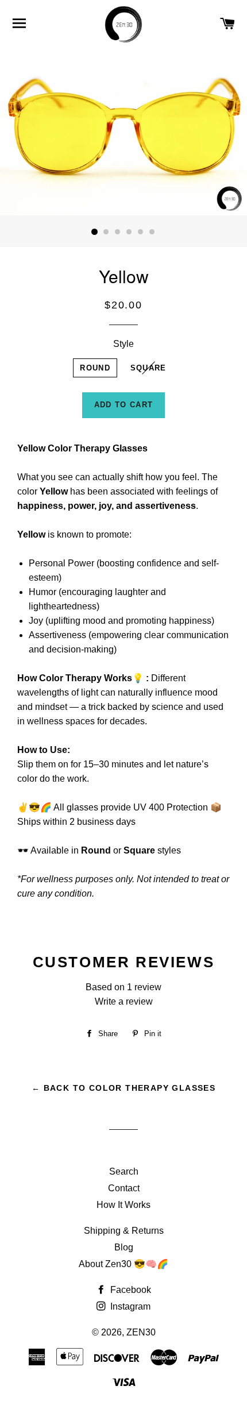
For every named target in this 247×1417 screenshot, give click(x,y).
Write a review (124, 1001)
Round (95, 368)
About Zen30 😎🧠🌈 (123, 1264)
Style (123, 344)
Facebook (129, 1290)
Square (148, 368)
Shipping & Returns (124, 1230)
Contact (124, 1188)
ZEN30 (141, 1332)
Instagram (129, 1306)
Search (123, 1171)
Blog (123, 1247)
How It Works (123, 1205)
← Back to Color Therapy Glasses (123, 1087)
